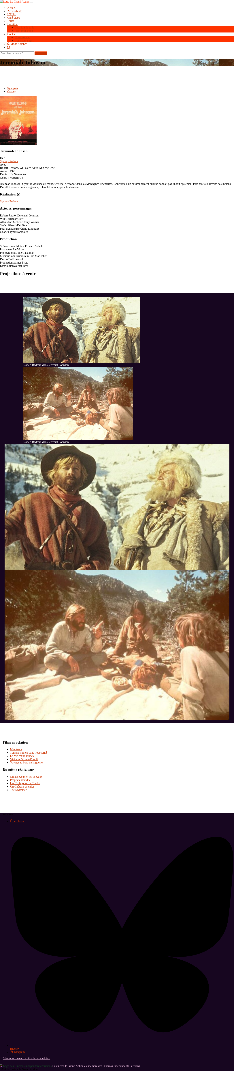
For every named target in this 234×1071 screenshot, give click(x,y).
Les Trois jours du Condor (25, 783)
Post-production (24, 30)
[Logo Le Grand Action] (15, 1)
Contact (11, 34)
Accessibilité (14, 11)
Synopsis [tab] (12, 88)
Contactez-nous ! (24, 40)
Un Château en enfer (22, 786)
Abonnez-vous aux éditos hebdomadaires (26, 1058)
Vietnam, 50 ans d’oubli (24, 759)
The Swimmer (18, 789)
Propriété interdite (20, 780)
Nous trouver (22, 37)
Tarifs (10, 20)
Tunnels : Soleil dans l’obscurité (28, 752)
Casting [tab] (11, 91)
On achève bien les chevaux (26, 776)
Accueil (11, 7)
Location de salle (24, 27)
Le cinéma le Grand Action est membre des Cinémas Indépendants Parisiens (96, 1066)
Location (12, 24)
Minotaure (16, 749)
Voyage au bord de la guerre (26, 762)
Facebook (18, 821)
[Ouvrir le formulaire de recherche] (120, 47)
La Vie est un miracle (22, 755)
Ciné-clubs (13, 17)
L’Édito (11, 14)
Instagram (19, 1051)
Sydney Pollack (9, 161)
